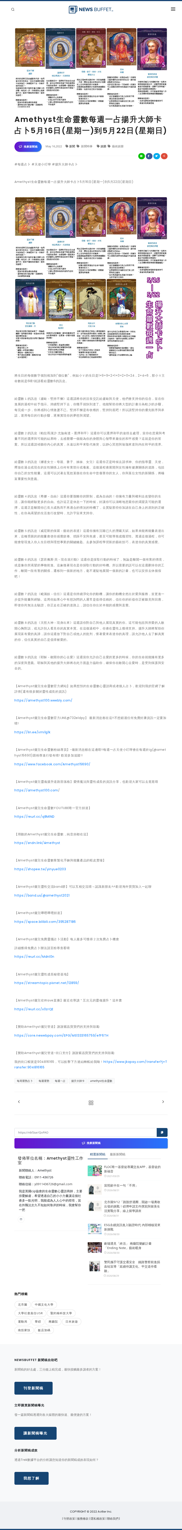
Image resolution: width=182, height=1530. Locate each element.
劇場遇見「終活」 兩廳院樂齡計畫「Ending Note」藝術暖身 (128, 1245)
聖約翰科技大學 (61, 1313)
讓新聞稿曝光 (35, 1433)
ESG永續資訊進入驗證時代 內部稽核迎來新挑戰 (132, 1227)
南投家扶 (24, 1330)
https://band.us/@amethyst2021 (41, 895)
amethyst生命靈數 (101, 1081)
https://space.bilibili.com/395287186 (45, 922)
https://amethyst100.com (36, 790)
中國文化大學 (44, 1304)
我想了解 (32, 1478)
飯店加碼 (44, 1330)
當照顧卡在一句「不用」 (121, 1185)
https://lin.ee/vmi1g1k (32, 732)
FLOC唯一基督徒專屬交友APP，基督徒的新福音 (132, 1169)
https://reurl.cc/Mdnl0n (34, 956)
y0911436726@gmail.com (53, 1184)
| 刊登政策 (69, 1519)
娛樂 (104, 146)
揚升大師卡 (78, 1081)
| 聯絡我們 (112, 1519)
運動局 (22, 1321)
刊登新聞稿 (34, 1388)
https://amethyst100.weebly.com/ (43, 700)
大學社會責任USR (30, 1313)
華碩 (38, 1321)
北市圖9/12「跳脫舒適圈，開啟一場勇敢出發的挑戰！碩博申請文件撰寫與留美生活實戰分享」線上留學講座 (132, 1206)
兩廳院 (53, 1321)
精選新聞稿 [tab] (97, 1154)
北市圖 (22, 1304)
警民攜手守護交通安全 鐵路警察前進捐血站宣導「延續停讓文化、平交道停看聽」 (132, 1266)
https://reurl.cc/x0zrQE (33, 1009)
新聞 (72, 146)
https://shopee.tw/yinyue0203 (40, 869)
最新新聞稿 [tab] (117, 1154)
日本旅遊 (71, 1321)
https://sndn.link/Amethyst (37, 843)
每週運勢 (44, 1081)
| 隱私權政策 (97, 1519)
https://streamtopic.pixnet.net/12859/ (46, 983)
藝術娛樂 (117, 146)
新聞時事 (86, 146)
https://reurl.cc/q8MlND (34, 816)
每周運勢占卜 (25, 1081)
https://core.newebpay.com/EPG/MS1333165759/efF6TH (61, 1035)
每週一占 (60, 1081)
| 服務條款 (82, 1519)
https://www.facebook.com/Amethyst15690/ (52, 764)
